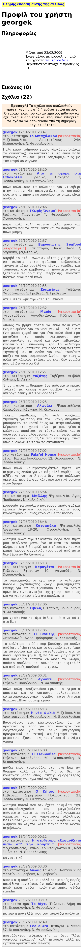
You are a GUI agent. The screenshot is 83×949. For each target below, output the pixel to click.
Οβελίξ (36, 608)
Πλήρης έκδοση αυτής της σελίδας (33, 4)
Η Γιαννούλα (44, 754)
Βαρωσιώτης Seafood (59, 244)
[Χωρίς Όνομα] (43, 211)
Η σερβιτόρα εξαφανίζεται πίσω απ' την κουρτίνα (42, 842)
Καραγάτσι (44, 567)
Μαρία (45, 312)
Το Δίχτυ (39, 904)
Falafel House (43, 454)
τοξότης (40, 376)
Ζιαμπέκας (49, 289)
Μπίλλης (39, 496)
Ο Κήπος (44, 791)
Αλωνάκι (44, 406)
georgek (10, 132)
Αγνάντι (45, 679)
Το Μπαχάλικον (43, 136)
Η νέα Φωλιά (43, 713)
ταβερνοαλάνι (56, 60)
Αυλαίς (35, 870)
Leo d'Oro (39, 926)
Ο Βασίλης (44, 634)
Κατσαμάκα (46, 526)
